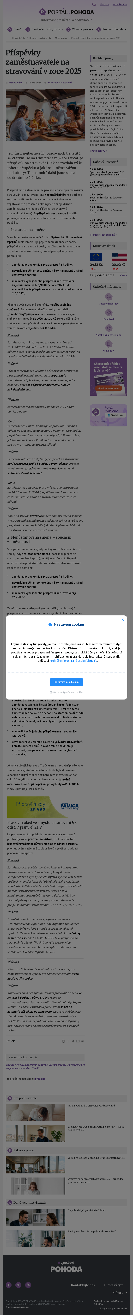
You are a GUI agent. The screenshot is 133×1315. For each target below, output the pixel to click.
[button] (66, 692)
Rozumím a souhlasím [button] (66, 682)
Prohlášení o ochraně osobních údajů (73, 661)
